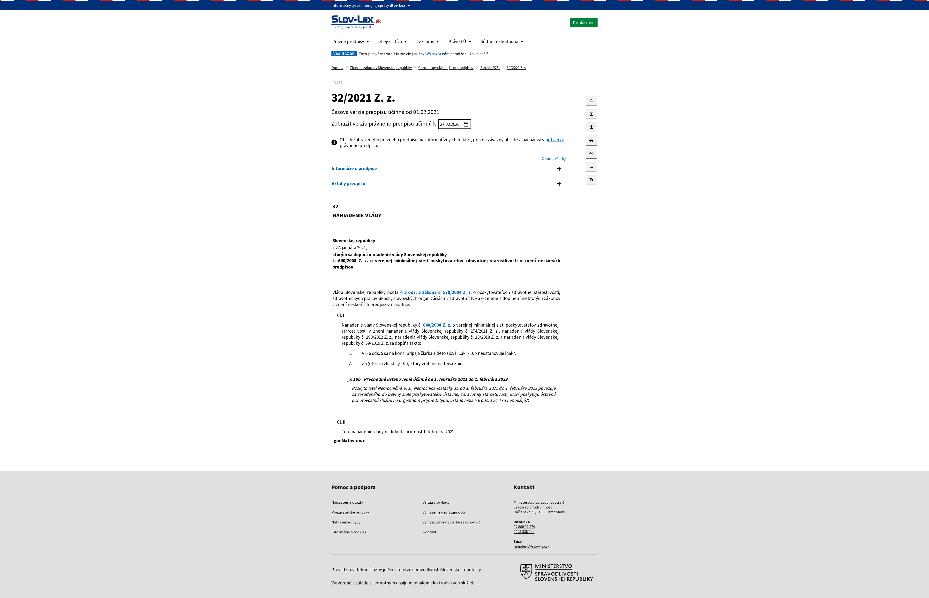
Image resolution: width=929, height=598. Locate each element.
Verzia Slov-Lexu (436, 502)
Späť (338, 82)
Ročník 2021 (490, 67)
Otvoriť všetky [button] (554, 158)
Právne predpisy (348, 41)
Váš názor (433, 53)
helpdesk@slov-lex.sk (531, 546)
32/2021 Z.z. (516, 67)
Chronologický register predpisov (445, 67)
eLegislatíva (390, 41)
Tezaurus (425, 41)
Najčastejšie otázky (347, 502)
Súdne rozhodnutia (499, 41)
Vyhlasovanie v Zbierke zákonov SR (451, 522)
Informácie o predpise (354, 168)
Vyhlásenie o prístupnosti (444, 512)
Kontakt (430, 532)
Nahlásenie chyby (345, 522)
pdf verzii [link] (554, 139)
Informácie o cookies (348, 532)
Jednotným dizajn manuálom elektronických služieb (423, 583)
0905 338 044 (524, 531)
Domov (337, 67)
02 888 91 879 (524, 526)
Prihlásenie (584, 22)
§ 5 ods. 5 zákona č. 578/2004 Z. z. (436, 292)
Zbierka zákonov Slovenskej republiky (381, 67)
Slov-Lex (397, 5)
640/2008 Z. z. (437, 325)
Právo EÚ (457, 41)
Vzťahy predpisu (348, 183)
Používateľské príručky (350, 512)
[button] (591, 101)
